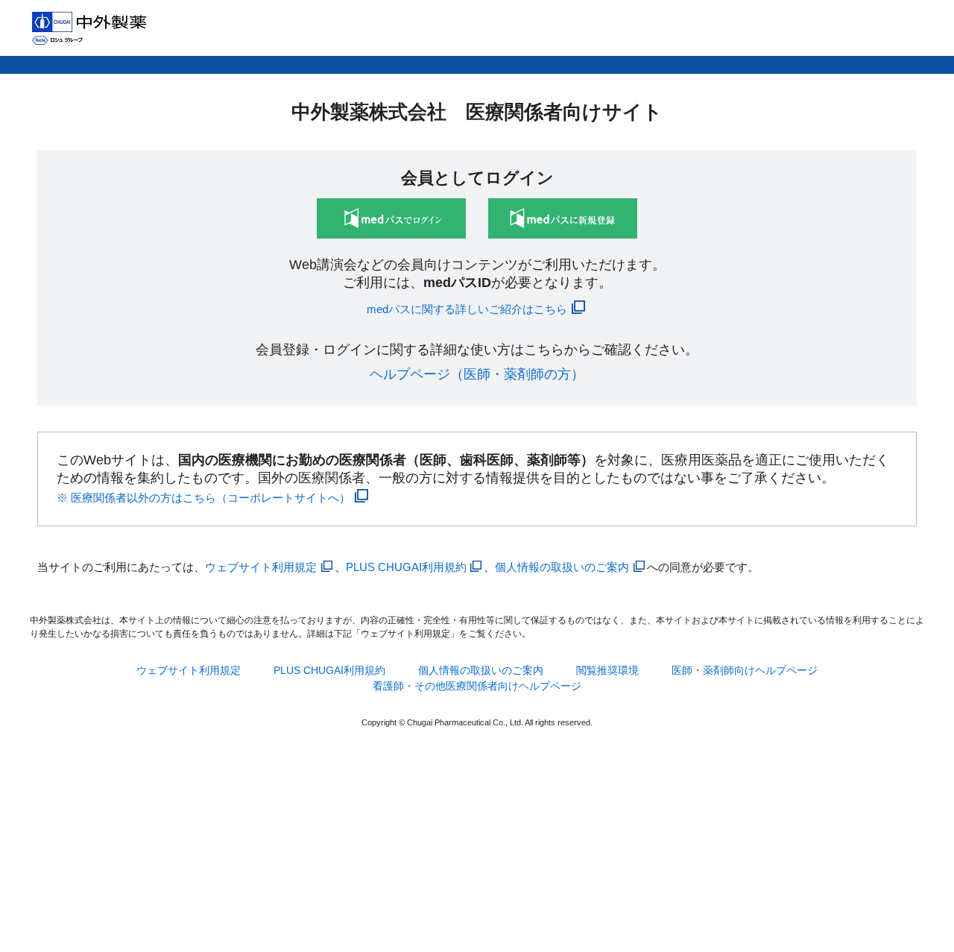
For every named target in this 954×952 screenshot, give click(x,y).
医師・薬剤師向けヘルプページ (745, 670)
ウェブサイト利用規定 (261, 567)
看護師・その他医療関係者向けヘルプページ (477, 686)
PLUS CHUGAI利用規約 (406, 567)
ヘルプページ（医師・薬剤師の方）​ (477, 374)
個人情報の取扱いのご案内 (562, 567)
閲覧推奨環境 (607, 670)
